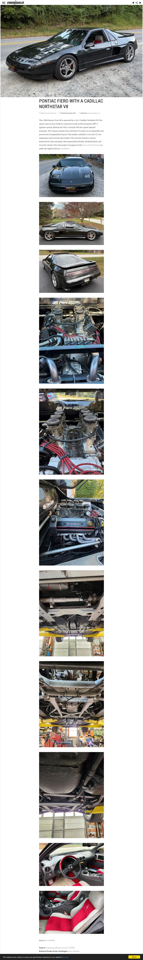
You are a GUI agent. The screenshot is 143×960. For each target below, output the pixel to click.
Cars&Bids (64, 148)
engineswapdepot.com (93, 113)
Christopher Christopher (50, 113)
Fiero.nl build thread (91, 145)
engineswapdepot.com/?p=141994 (60, 947)
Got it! (134, 957)
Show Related (73, 951)
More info (65, 957)
